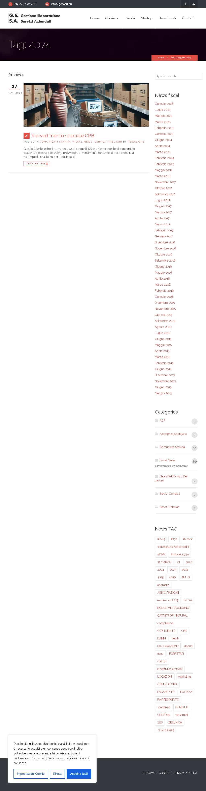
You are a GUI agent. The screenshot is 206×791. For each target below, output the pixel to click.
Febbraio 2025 (164, 127)
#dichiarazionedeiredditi (173, 546)
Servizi (130, 18)
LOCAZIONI (164, 676)
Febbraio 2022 (164, 164)
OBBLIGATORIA (167, 684)
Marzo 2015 (162, 357)
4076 (172, 577)
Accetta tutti (79, 773)
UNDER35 (163, 714)
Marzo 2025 (162, 121)
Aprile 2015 (162, 351)
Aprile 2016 (162, 278)
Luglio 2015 (162, 332)
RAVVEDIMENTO (168, 699)
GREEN (162, 661)
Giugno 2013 (163, 387)
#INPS (161, 554)
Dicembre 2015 (165, 302)
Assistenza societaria (173, 433)
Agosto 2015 (163, 326)
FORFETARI (176, 653)
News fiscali (167, 18)
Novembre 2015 (165, 308)
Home (94, 18)
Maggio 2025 (163, 115)
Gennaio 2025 (164, 133)
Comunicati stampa (55, 141)
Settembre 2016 (165, 260)
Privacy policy (187, 773)
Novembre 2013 (165, 381)
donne (188, 646)
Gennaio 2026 (164, 103)
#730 (174, 539)
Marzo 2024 (163, 152)
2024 (160, 569)
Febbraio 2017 (164, 230)
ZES (160, 722)
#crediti (188, 539)
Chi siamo (112, 18)
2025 (173, 569)
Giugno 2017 (163, 206)
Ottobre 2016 (163, 254)
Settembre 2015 (165, 320)
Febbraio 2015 (164, 363)
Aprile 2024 (162, 146)
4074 (185, 569)
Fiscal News (83, 141)
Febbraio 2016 (164, 290)
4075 (160, 577)
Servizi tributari (108, 141)
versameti (181, 714)
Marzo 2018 (162, 176)
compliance (165, 623)
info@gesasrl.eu (61, 4)
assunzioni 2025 (167, 600)
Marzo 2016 (162, 284)
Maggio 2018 (163, 170)
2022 (188, 562)
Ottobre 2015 (163, 314)
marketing (184, 676)
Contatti (188, 18)
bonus (188, 600)
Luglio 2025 (162, 109)
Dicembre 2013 (165, 375)
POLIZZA (186, 692)
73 (178, 562)
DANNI (161, 638)
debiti (175, 638)
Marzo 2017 (162, 224)
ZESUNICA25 (165, 730)
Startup (146, 18)
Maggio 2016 (163, 272)
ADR (162, 420)
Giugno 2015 (163, 339)
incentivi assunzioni (169, 669)
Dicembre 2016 (165, 242)
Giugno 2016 (163, 266)
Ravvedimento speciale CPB (63, 136)
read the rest (36, 163)
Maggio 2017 (163, 212)
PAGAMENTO (166, 692)
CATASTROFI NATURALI (172, 615)
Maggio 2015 (163, 345)
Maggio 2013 (163, 393)
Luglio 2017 (162, 200)
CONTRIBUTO (166, 630)
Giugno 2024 (163, 140)
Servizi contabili (170, 493)
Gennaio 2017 (164, 236)
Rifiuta (57, 773)
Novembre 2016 (165, 248)
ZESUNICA (175, 722)
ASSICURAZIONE (168, 592)
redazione (136, 141)
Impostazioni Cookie (31, 773)
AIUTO (185, 577)
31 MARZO (164, 562)
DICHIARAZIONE (167, 646)
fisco (160, 653)
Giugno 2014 (163, 369)
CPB (184, 630)
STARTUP (182, 707)
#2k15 (161, 539)
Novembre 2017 (165, 182)
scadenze (163, 707)
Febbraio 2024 (164, 158)
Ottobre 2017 (163, 188)
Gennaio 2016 (164, 296)
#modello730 (180, 554)
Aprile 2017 (162, 218)
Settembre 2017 (165, 194)
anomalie (163, 585)
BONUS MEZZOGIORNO (173, 607)
